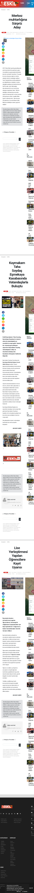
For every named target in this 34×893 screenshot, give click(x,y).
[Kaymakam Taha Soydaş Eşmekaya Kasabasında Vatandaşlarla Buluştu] (12, 302)
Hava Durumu (12, 842)
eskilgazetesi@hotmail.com (14, 502)
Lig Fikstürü (12, 852)
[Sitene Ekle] (21, 813)
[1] (12, 440)
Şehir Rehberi (12, 862)
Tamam (25, 891)
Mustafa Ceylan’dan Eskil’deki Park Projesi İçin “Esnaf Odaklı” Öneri (31, 90)
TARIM (22, 3)
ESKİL (8, 9)
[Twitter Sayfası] (4, 813)
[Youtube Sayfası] (10, 813)
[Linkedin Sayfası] (12, 813)
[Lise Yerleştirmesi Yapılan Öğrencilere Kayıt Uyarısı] (12, 583)
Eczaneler (12, 850)
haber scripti (3, 889)
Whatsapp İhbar (18, 820)
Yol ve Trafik (11, 845)
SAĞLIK (2, 851)
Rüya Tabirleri (4, 875)
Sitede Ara (3, 870)
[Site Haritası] (18, 813)
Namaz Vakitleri (12, 848)
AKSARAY (3, 844)
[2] (12, 458)
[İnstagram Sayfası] (7, 813)
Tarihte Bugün (12, 855)
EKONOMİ (3, 850)
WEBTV (2, 843)
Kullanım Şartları (18, 819)
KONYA (2, 848)
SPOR (2, 853)
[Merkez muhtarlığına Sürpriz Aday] (13, 38)
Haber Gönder (17, 822)
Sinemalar (12, 857)
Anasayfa (3, 9)
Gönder (20, 139)
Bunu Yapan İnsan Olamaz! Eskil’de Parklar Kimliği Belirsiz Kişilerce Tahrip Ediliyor (30, 222)
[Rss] (15, 813)
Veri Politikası (4, 822)
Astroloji (3, 877)
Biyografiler (3, 874)
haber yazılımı (4, 888)
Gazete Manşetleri (12, 865)
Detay (19, 891)
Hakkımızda (3, 819)
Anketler (3, 872)
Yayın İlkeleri (4, 820)
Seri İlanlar (12, 859)
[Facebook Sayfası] (1, 813)
